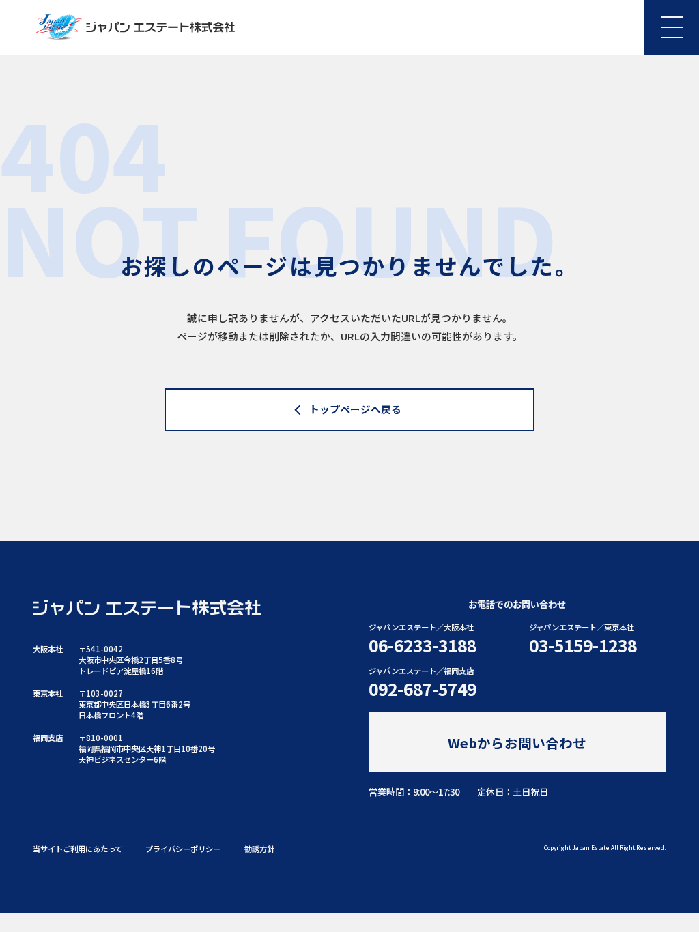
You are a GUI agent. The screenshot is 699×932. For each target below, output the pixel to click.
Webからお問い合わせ (517, 743)
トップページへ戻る (355, 409)
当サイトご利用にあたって (77, 848)
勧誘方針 (259, 848)
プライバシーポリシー (182, 848)
